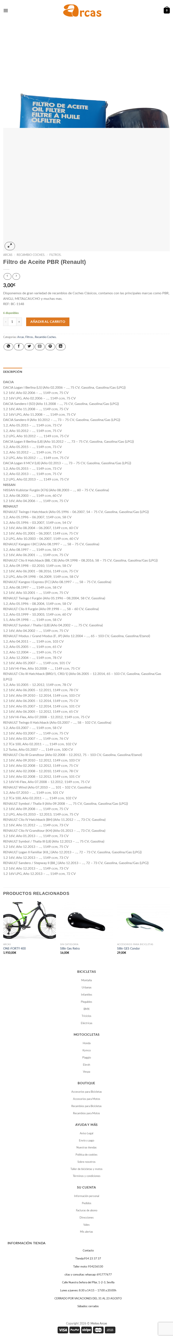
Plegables (86, 1002)
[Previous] (3, 932)
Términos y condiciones (86, 1176)
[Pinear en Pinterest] (50, 346)
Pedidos (86, 1203)
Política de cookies (86, 1154)
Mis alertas (86, 1232)
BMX (86, 1009)
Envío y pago (86, 1140)
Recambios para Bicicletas (86, 1106)
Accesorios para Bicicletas (86, 1092)
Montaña (86, 980)
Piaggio (86, 1057)
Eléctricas (86, 1023)
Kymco (86, 1050)
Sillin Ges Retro (70, 948)
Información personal (86, 1196)
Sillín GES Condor (128, 948)
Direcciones (87, 1217)
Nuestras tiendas (86, 1147)
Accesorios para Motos (86, 1099)
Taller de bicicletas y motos (86, 1169)
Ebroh (86, 1065)
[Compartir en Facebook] (19, 346)
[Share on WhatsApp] (8, 346)
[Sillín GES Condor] (143, 921)
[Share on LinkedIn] (60, 346)
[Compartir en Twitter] (29, 346)
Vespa (86, 1072)
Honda (87, 1043)
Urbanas (87, 987)
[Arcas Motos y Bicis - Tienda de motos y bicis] (83, 10)
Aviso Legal (86, 1133)
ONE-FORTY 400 (14, 948)
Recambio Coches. (31, 255)
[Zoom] (10, 246)
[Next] (169, 932)
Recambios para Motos (86, 1113)
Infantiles (86, 994)
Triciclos (86, 1016)
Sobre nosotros (86, 1162)
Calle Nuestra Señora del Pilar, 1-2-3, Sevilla (88, 1282)
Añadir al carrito (47, 321)
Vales (86, 1225)
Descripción (12, 372)
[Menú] (5, 10)
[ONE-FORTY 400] (29, 921)
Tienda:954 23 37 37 (88, 1258)
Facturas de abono (86, 1210)
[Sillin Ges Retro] (86, 921)
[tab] (12, 372)
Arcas (7, 255)
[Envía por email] (40, 346)
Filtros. (55, 255)
